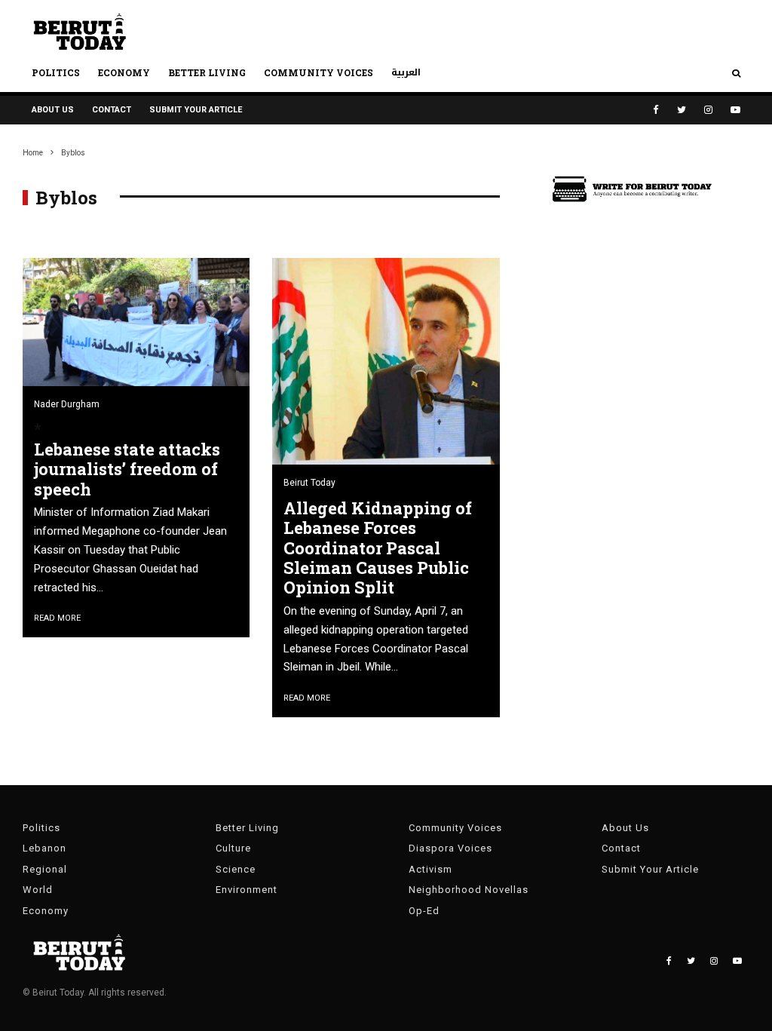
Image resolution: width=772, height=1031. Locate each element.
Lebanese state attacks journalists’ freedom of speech (127, 469)
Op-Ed (424, 910)
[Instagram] (708, 109)
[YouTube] (735, 109)
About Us (53, 110)
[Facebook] (656, 109)
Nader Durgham (67, 404)
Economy (124, 72)
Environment (246, 889)
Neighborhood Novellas (468, 889)
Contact (111, 110)
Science (236, 869)
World (38, 889)
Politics (56, 72)
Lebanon (44, 848)
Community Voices (318, 72)
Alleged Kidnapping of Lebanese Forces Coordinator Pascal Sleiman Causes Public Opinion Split (377, 548)
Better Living (207, 72)
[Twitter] (681, 109)
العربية (406, 72)
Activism (430, 869)
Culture (233, 848)
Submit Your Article (195, 110)
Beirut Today (309, 482)
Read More (57, 618)
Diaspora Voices (450, 848)
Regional (45, 869)
